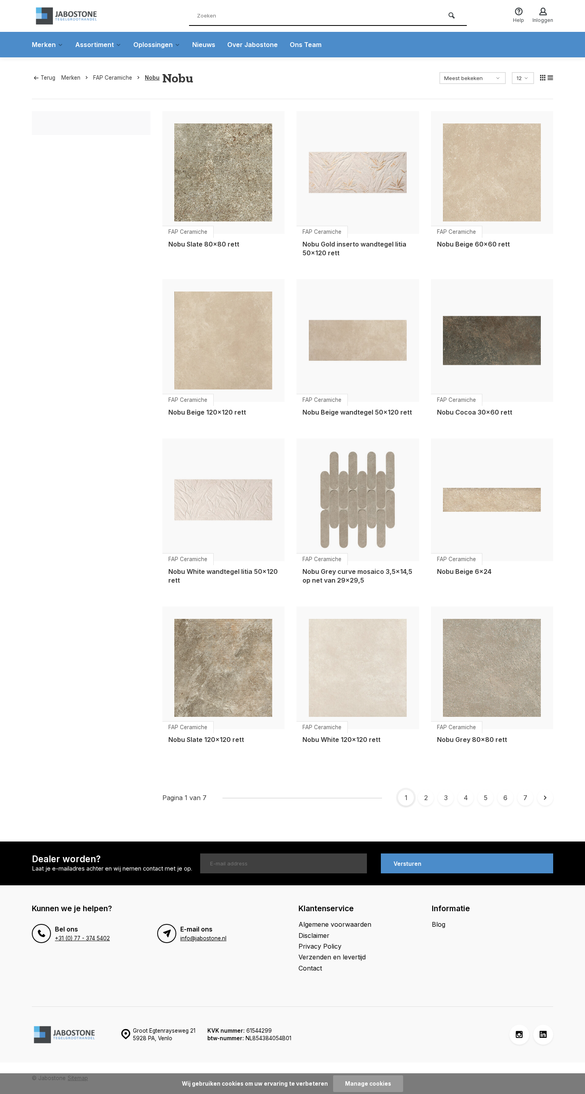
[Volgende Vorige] (545, 798)
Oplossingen (153, 45)
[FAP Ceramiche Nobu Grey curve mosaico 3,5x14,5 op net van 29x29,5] (357, 499)
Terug (48, 77)
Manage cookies (368, 1083)
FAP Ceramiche (112, 77)
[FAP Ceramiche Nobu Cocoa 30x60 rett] (492, 340)
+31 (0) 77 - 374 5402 (82, 938)
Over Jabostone (252, 45)
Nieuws (203, 45)
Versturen (407, 863)
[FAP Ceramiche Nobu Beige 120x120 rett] (223, 340)
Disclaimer (314, 935)
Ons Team (306, 45)
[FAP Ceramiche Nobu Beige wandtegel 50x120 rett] (357, 340)
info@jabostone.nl (203, 938)
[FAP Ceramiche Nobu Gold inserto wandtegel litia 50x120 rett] (357, 172)
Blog (438, 924)
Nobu (152, 77)
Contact (310, 968)
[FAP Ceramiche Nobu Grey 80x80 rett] (492, 668)
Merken (44, 45)
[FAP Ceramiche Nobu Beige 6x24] (492, 499)
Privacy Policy (319, 946)
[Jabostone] (79, 16)
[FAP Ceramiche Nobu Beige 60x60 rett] (492, 172)
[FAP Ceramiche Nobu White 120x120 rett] (357, 668)
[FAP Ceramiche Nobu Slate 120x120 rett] (223, 668)
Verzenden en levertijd (332, 957)
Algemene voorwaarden (334, 924)
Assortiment (94, 45)
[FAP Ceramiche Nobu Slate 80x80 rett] (223, 172)
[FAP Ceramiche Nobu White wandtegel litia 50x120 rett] (223, 499)
